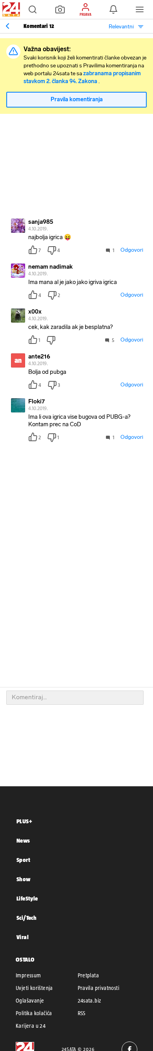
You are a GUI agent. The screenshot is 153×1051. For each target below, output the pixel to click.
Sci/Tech (26, 917)
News (23, 840)
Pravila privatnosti (99, 988)
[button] (32, 9)
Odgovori (131, 250)
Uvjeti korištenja (34, 988)
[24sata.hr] (10, 9)
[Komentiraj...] (75, 698)
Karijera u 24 (31, 1026)
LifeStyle (27, 898)
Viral (22, 937)
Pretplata (88, 975)
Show (23, 879)
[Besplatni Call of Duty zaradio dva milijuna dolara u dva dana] (7, 26)
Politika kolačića (34, 1013)
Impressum (28, 975)
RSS (82, 1013)
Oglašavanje (30, 1000)
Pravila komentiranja (77, 99)
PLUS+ (24, 821)
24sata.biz (89, 1000)
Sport (23, 859)
